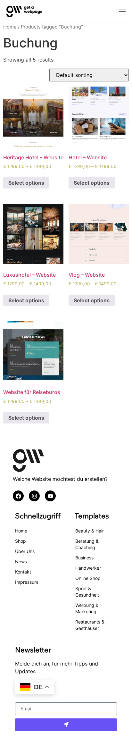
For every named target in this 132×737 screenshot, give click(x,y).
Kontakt (23, 571)
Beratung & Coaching (87, 544)
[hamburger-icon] (122, 11)
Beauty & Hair (89, 530)
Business (84, 557)
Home (10, 27)
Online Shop (88, 578)
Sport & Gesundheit (87, 592)
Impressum (26, 582)
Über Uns (25, 551)
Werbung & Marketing (86, 608)
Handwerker (88, 568)
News (21, 561)
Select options (26, 183)
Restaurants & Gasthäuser (89, 625)
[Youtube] (50, 495)
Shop (20, 541)
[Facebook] (18, 495)
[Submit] (66, 724)
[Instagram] (34, 495)
